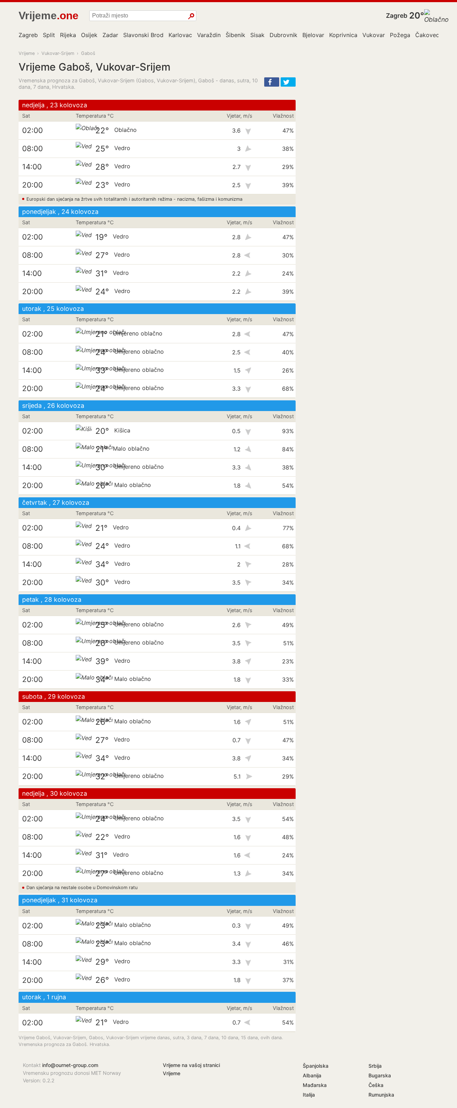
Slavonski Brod (143, 35)
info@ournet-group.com (70, 1065)
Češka (375, 1085)
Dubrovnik (283, 35)
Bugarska (379, 1075)
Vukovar (373, 35)
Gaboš (88, 53)
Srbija (375, 1066)
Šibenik (235, 35)
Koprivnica (343, 35)
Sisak (257, 35)
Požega (400, 35)
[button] (271, 82)
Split (49, 35)
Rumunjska (381, 1095)
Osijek (89, 35)
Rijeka (68, 35)
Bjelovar (313, 35)
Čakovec (427, 35)
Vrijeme (27, 53)
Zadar (110, 35)
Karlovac (180, 35)
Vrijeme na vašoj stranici (191, 1065)
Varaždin (209, 35)
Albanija (312, 1075)
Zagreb (396, 15)
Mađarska (315, 1085)
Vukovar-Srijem (57, 53)
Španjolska (315, 1066)
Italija (309, 1095)
